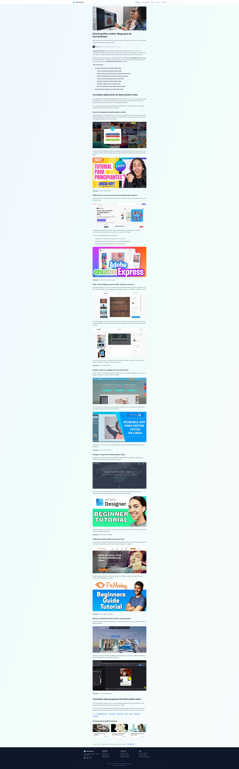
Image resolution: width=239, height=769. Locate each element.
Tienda (152, 2)
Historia (164, 2)
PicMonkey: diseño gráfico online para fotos (109, 83)
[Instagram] (88, 758)
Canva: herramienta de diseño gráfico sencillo (109, 71)
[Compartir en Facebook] (128, 744)
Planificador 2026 (105, 756)
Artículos (138, 2)
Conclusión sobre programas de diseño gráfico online (109, 89)
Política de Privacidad (143, 753)
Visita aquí (95, 190)
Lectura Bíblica (145, 2)
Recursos (158, 2)
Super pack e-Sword (124, 755)
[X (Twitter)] (91, 758)
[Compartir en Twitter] (133, 744)
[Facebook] (85, 758)
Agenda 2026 (105, 753)
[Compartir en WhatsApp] (131, 744)
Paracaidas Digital (122, 765)
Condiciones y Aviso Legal (144, 756)
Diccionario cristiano (124, 756)
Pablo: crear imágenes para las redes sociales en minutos (112, 76)
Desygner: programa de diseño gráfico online (109, 81)
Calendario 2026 (105, 755)
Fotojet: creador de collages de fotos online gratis (110, 78)
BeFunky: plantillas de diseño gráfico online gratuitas (111, 86)
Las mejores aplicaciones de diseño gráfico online (108, 68)
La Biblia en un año (124, 753)
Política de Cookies (143, 755)
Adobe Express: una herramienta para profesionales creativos (113, 73)
